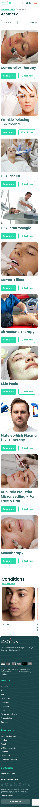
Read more (8, 76)
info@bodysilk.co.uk (9, 779)
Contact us (5, 710)
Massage (4, 752)
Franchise (5, 702)
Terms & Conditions (9, 714)
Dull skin (6, 624)
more (32, 22)
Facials (3, 744)
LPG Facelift (6, 756)
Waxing (4, 740)
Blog (2, 694)
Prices (3, 690)
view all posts (8, 584)
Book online (15, 801)
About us (4, 686)
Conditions (5, 706)
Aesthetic (7, 22)
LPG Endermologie (8, 748)
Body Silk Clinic (8, 9)
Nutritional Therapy (9, 760)
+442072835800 (8, 774)
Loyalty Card (6, 698)
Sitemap (4, 722)
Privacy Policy (6, 718)
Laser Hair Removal (8, 736)
